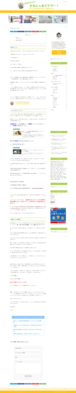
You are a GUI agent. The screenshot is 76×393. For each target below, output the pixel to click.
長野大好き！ (60, 84)
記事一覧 (44, 11)
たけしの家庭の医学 (60, 164)
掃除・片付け (60, 92)
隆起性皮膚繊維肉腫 (57, 179)
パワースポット (63, 169)
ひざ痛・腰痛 (60, 76)
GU (63, 161)
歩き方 (65, 176)
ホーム (19, 11)
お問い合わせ (57, 11)
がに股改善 (60, 98)
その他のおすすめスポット (60, 83)
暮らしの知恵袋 (59, 87)
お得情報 (52, 164)
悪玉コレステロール (53, 176)
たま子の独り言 (59, 66)
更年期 (60, 77)
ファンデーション (60, 104)
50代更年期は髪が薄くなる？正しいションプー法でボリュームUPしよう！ (59, 144)
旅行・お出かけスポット (59, 81)
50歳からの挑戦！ (19, 40)
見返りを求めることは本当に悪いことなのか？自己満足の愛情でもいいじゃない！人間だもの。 (59, 148)
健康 (59, 73)
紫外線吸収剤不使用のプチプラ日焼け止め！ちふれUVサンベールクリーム (59, 140)
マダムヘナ (57, 172)
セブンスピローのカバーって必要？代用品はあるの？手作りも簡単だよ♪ (59, 153)
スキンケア (60, 102)
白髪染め (60, 107)
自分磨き (60, 69)
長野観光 (52, 179)
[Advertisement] (58, 121)
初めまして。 (18, 37)
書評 (61, 176)
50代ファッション (60, 97)
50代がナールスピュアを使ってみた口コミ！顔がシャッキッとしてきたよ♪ (59, 136)
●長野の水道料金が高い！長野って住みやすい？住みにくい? (26, 333)
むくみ (63, 165)
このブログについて (19, 38)
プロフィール (32, 11)
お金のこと (60, 90)
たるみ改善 (60, 99)
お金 (55, 164)
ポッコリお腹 (53, 172)
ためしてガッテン (53, 165)
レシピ (60, 91)
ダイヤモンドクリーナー (64, 168)
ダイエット (60, 103)
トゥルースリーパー (53, 169)
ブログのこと (60, 68)
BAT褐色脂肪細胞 (53, 161)
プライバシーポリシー (12, 391)
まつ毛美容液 (59, 165)
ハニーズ (59, 169)
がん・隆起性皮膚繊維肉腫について (60, 75)
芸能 (59, 109)
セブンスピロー (53, 168)
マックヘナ (62, 172)
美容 (59, 95)
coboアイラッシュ (59, 161)
